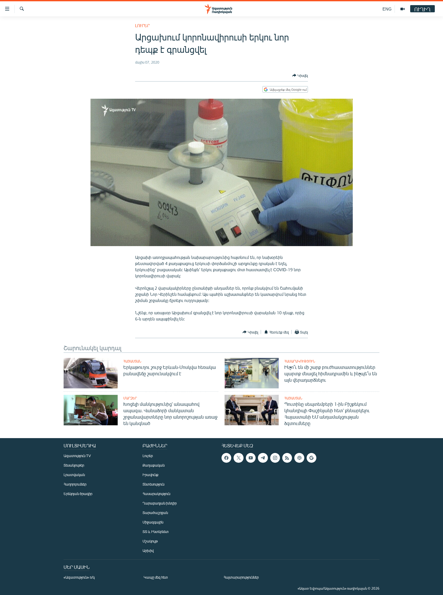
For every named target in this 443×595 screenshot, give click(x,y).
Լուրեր (142, 25)
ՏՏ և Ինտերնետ (156, 531)
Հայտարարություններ (241, 577)
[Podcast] (299, 458)
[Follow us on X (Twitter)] (238, 458)
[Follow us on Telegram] (263, 458)
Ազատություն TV (77, 455)
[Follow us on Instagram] (275, 458)
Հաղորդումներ (75, 484)
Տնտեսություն (153, 484)
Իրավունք (150, 474)
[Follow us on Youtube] (251, 458)
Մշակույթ (150, 541)
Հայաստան (132, 361)
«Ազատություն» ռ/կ (79, 577)
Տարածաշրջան (155, 512)
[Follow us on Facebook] (226, 458)
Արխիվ (148, 550)
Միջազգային (153, 522)
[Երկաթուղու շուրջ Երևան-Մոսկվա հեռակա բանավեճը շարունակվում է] (91, 373)
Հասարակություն (299, 361)
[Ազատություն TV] (402, 9)
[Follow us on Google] (311, 458)
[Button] (300, 75)
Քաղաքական (154, 465)
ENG (386, 8)
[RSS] (287, 458)
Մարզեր (130, 398)
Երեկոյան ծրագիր (78, 493)
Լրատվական (74, 474)
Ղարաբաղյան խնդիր (160, 503)
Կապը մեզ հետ (156, 577)
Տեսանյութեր (74, 465)
